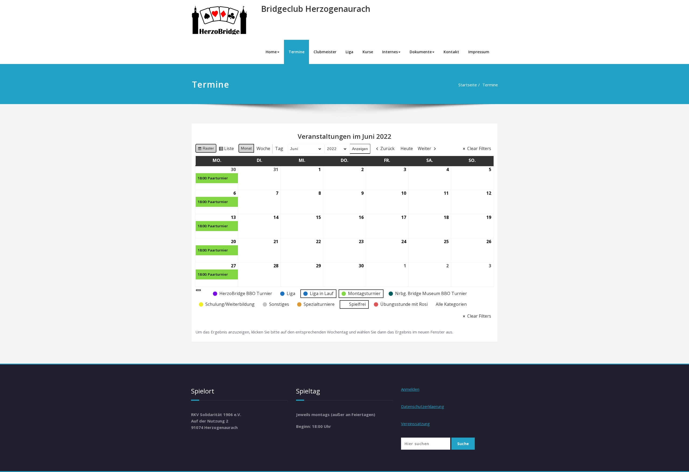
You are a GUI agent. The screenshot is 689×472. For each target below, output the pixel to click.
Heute (406, 148)
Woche (263, 148)
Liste (226, 149)
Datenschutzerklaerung (422, 406)
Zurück (387, 148)
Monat (246, 148)
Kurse (368, 51)
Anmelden (410, 389)
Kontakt (451, 51)
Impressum (478, 51)
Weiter (424, 148)
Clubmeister (325, 51)
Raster (206, 149)
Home (271, 51)
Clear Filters (479, 148)
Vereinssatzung (415, 423)
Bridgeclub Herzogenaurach (315, 8)
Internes (390, 51)
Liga (349, 51)
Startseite (467, 84)
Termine (296, 51)
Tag (279, 148)
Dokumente (421, 51)
